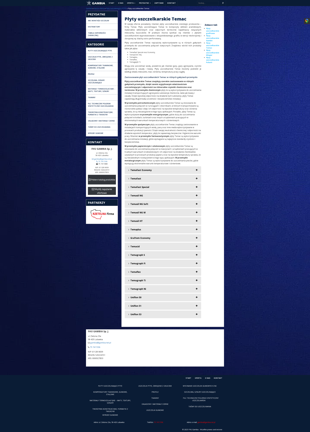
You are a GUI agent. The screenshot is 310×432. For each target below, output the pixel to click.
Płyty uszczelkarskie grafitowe (212, 30)
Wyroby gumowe (95, 133)
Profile (91, 74)
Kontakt (171, 3)
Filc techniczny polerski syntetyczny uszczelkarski (101, 104)
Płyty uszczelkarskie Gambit (212, 38)
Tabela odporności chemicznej (97, 34)
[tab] (163, 170)
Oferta (130, 3)
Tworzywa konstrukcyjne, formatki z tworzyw (100, 113)
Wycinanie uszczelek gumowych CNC (200, 386)
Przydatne (144, 3)
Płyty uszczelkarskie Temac (212, 45)
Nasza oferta (99, 8)
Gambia (89, 8)
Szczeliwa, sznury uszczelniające (96, 81)
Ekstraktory (94, 27)
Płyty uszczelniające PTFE (116, 8)
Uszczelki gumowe (155, 410)
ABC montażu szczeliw (98, 20)
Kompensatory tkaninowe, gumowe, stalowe (100, 66)
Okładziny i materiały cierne (101, 121)
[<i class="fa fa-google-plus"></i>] (223, 3)
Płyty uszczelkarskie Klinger (212, 52)
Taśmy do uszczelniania (99, 127)
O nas (120, 3)
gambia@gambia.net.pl (103, 159)
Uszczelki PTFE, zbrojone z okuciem (100, 58)
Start (111, 3)
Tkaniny (91, 97)
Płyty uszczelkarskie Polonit (212, 60)
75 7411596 (102, 161)
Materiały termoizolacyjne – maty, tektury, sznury (101, 90)
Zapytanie (159, 3)
